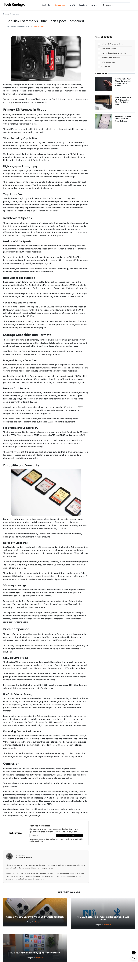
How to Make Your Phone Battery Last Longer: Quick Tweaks (123, 82)
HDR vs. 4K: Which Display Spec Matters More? (35, 952)
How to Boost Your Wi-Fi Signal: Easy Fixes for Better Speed (123, 101)
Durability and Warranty (110, 58)
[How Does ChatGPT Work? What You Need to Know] (103, 115)
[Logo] (14, 3)
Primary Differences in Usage (112, 44)
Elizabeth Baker (38, 27)
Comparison (39, 922)
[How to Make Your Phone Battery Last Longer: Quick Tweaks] (103, 78)
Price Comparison (108, 62)
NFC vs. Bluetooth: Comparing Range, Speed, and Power (103, 918)
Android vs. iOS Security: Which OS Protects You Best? (35, 916)
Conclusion (105, 67)
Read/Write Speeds (108, 48)
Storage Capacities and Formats (113, 53)
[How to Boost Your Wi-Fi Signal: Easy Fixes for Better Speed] (103, 97)
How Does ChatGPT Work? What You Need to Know (123, 118)
